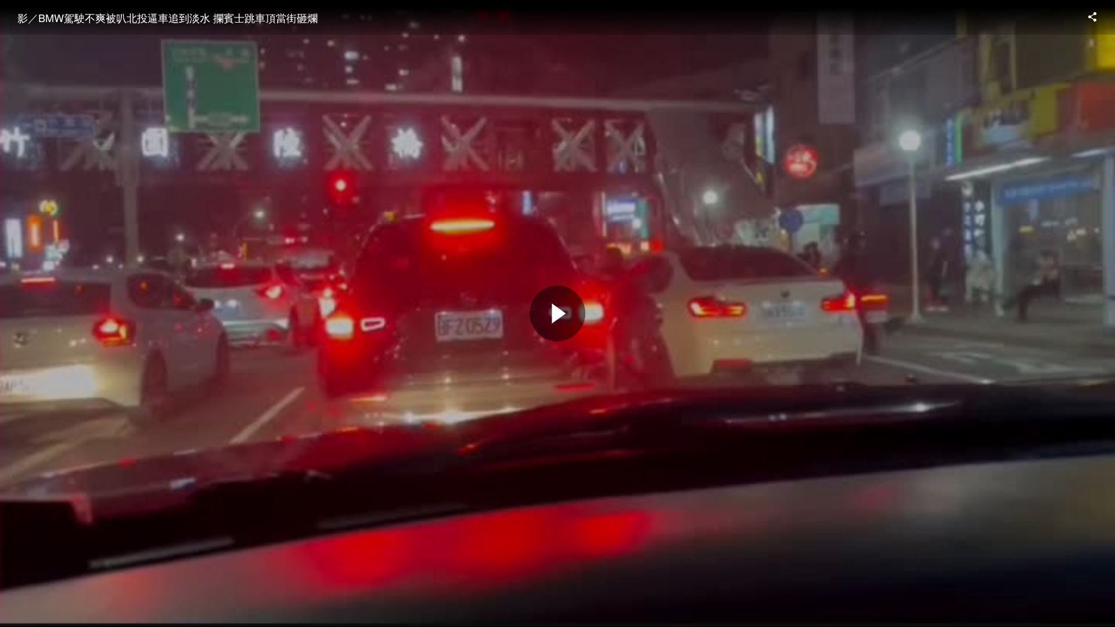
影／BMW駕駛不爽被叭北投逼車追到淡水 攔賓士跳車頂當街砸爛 (167, 17)
